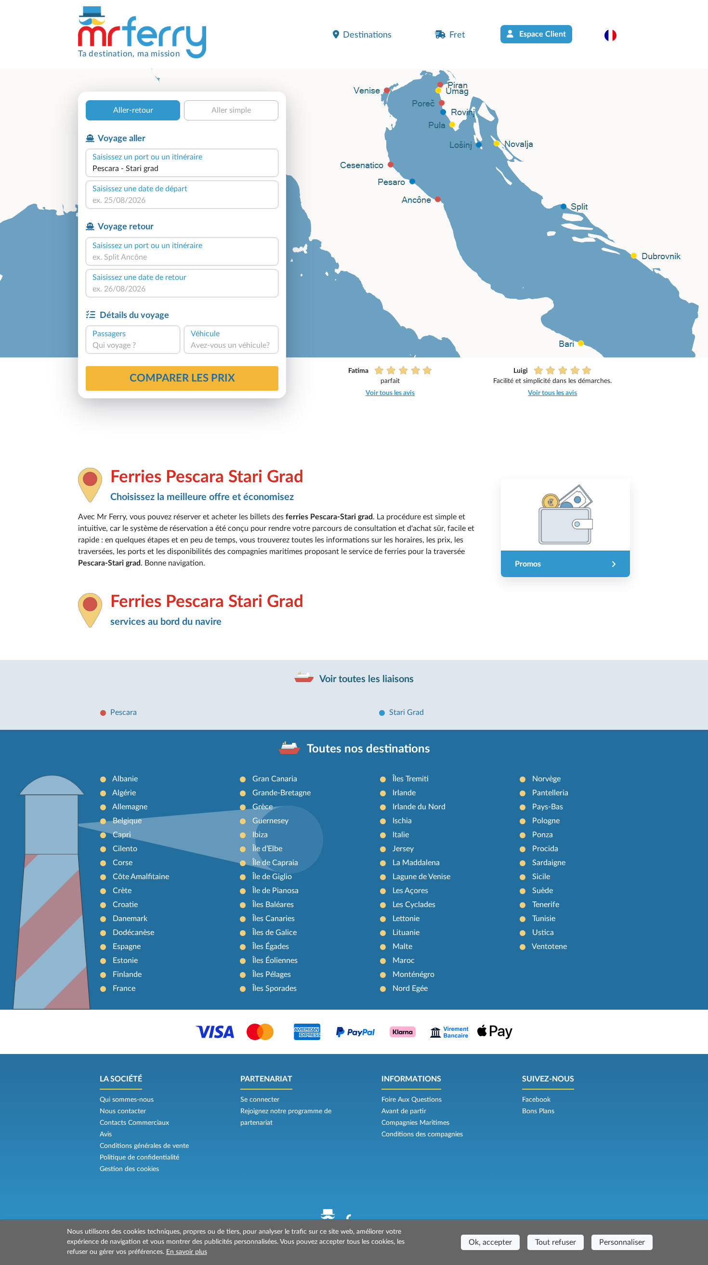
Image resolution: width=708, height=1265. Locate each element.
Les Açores (410, 891)
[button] (615, 35)
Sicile (541, 877)
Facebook (536, 1099)
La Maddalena (416, 863)
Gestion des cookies (129, 1169)
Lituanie (406, 932)
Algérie (124, 793)
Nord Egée (410, 988)
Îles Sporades (274, 988)
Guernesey (270, 821)
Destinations (367, 35)
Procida (545, 849)
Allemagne (129, 807)
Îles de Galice (274, 932)
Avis (106, 1134)
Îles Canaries (273, 918)
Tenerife (545, 905)
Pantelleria (550, 793)
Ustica (543, 932)
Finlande (127, 974)
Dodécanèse (133, 932)
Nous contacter (123, 1111)
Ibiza (260, 835)
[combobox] (182, 168)
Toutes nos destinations (368, 749)
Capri (122, 835)
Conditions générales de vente (144, 1146)
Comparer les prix (182, 378)
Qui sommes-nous (127, 1099)
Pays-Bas (547, 807)
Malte (402, 946)
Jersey (403, 849)
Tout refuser (555, 1242)
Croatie (125, 905)
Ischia (402, 821)
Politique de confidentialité (139, 1157)
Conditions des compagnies (422, 1134)
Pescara (123, 712)
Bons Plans (538, 1111)
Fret (457, 35)
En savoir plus (186, 1252)
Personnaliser (622, 1242)
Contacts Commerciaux (134, 1123)
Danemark (130, 918)
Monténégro (413, 974)
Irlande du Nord (419, 807)
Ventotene (549, 946)
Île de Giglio (272, 877)
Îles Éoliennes (275, 960)
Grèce (262, 807)
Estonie (125, 960)
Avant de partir (403, 1111)
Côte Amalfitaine (141, 877)
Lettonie (406, 918)
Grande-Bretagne (281, 793)
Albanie (125, 779)
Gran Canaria (274, 779)
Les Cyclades (414, 905)
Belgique (127, 821)
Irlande (404, 793)
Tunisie (543, 918)
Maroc (404, 960)
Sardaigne (548, 863)
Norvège (546, 779)
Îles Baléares (273, 905)
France (124, 988)
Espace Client (541, 34)
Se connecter (259, 1099)
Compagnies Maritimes (415, 1123)
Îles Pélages (271, 974)
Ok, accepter (490, 1242)
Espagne (127, 946)
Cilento (125, 849)
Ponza (542, 835)
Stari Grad (406, 712)
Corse (122, 863)
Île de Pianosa (275, 891)
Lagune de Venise (421, 877)
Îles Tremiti (411, 779)
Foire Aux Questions (411, 1099)
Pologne (546, 821)
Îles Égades (270, 946)
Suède (542, 891)
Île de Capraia (275, 863)
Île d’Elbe (267, 849)
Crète (122, 891)
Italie (401, 835)
